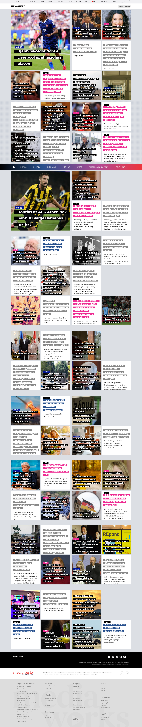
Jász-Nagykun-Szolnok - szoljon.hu (27, 709)
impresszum (118, 662)
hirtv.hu (47, 703)
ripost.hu (103, 683)
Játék (114, 1)
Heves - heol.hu (22, 707)
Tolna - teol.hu (21, 721)
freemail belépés (124, 6)
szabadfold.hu (49, 700)
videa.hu (103, 705)
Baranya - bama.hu (23, 689)
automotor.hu (77, 689)
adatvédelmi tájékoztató (86, 662)
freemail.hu (104, 700)
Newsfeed (51, 1)
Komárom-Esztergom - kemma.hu (27, 712)
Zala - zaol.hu (49, 688)
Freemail (60, 1)
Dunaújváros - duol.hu (23, 698)
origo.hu (47, 705)
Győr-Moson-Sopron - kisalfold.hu (27, 703)
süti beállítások (110, 662)
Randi (94, 1)
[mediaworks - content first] (23, 673)
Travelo (70, 1)
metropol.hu (104, 686)
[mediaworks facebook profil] (122, 673)
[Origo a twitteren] (113, 657)
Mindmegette (33, 1)
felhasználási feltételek (99, 662)
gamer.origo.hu (77, 693)
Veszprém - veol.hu (51, 686)
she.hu (103, 690)
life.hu (103, 688)
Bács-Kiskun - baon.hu (24, 686)
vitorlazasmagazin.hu (79, 707)
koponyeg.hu (105, 703)
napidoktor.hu (77, 698)
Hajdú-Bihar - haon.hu (23, 705)
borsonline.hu (77, 722)
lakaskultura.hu (77, 691)
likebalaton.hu (77, 696)
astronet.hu (76, 686)
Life (24, 1)
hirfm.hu (103, 719)
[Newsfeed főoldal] (18, 657)
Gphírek (78, 1)
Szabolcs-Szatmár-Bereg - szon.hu (27, 719)
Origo (17, 1)
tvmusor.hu (76, 712)
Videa (42, 1)
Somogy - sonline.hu (23, 716)
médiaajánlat (125, 662)
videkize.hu (76, 709)
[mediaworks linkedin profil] (127, 673)
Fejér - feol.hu (21, 700)
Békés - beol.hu (21, 691)
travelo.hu (76, 703)
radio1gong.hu (105, 717)
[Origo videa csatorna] (120, 657)
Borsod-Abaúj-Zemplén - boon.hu (27, 693)
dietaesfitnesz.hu (78, 705)
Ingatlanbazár (105, 1)
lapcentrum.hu (105, 707)
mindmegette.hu (78, 700)
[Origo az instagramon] (117, 657)
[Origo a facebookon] (109, 657)
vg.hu (46, 715)
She (86, 1)
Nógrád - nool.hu (22, 714)
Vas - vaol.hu (49, 683)
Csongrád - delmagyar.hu (24, 696)
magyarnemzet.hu (50, 698)
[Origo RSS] (124, 657)
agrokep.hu (48, 717)
